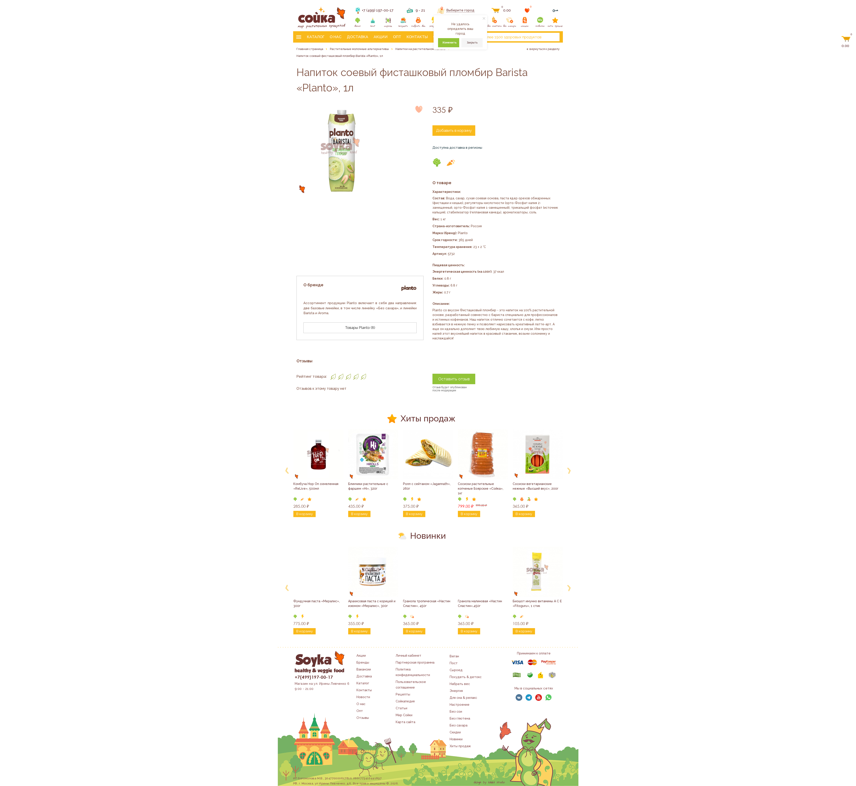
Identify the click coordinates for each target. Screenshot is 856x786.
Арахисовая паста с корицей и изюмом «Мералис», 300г (372, 603)
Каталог (315, 37)
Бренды (362, 662)
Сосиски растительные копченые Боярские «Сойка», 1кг (481, 488)
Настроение (459, 704)
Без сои (456, 711)
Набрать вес (460, 684)
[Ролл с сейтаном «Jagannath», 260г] (428, 454)
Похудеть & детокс (466, 677)
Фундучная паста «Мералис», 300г (317, 603)
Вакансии (363, 669)
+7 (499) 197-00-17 (377, 10)
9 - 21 (420, 10)
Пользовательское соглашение (411, 684)
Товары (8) (360, 328)
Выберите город (460, 10)
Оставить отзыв (454, 379)
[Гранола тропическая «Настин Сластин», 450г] (428, 572)
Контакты (417, 37)
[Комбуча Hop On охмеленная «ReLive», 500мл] (318, 454)
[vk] (519, 697)
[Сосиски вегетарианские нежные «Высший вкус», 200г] (538, 454)
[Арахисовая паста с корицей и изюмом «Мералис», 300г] (373, 572)
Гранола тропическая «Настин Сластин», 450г (427, 603)
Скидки (455, 732)
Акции (381, 37)
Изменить (449, 42)
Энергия (456, 691)
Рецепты (403, 694)
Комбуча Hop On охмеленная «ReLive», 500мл (316, 486)
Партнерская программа (415, 662)
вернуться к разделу (544, 49)
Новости (363, 697)
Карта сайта (405, 722)
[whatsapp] (548, 697)
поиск (552, 37)
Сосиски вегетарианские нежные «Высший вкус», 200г (535, 486)
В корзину (304, 514)
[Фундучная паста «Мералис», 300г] (318, 572)
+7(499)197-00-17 (314, 677)
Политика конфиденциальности (413, 672)
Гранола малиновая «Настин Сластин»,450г (480, 603)
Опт (397, 37)
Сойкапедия (405, 701)
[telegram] (528, 697)
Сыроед (456, 670)
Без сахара (458, 725)
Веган (454, 656)
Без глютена (460, 718)
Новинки (456, 739)
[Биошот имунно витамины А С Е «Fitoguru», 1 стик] (538, 572)
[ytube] (538, 697)
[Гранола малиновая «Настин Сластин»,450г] (483, 572)
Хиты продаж (460, 746)
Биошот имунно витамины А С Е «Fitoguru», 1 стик (538, 603)
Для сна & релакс (463, 697)
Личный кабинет (408, 655)
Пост (454, 663)
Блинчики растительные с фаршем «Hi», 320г (368, 486)
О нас (336, 37)
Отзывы (362, 718)
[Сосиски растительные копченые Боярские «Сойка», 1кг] (483, 454)
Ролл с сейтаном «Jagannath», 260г (427, 486)
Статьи (401, 708)
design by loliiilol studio (489, 782)
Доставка (357, 37)
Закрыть (472, 42)
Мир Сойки (404, 715)
